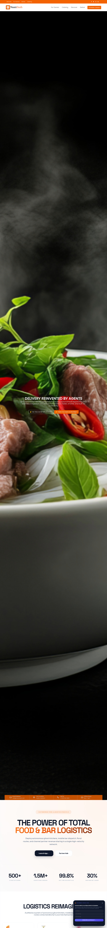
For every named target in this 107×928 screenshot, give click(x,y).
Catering (29, 2)
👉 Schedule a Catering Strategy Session (67, 412)
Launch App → (44, 853)
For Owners (16, 2)
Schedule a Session (94, 7)
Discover (9, 2)
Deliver (23, 2)
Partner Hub (63, 853)
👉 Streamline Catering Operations (37, 412)
